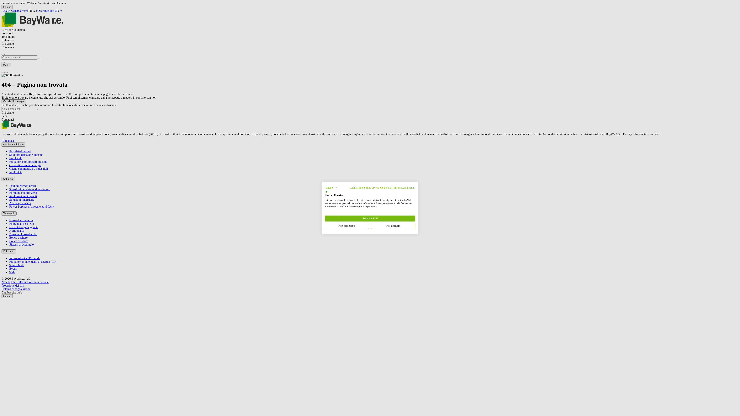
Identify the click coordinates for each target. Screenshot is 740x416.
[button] (331, 187)
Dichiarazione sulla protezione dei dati (371, 187)
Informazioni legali (404, 187)
